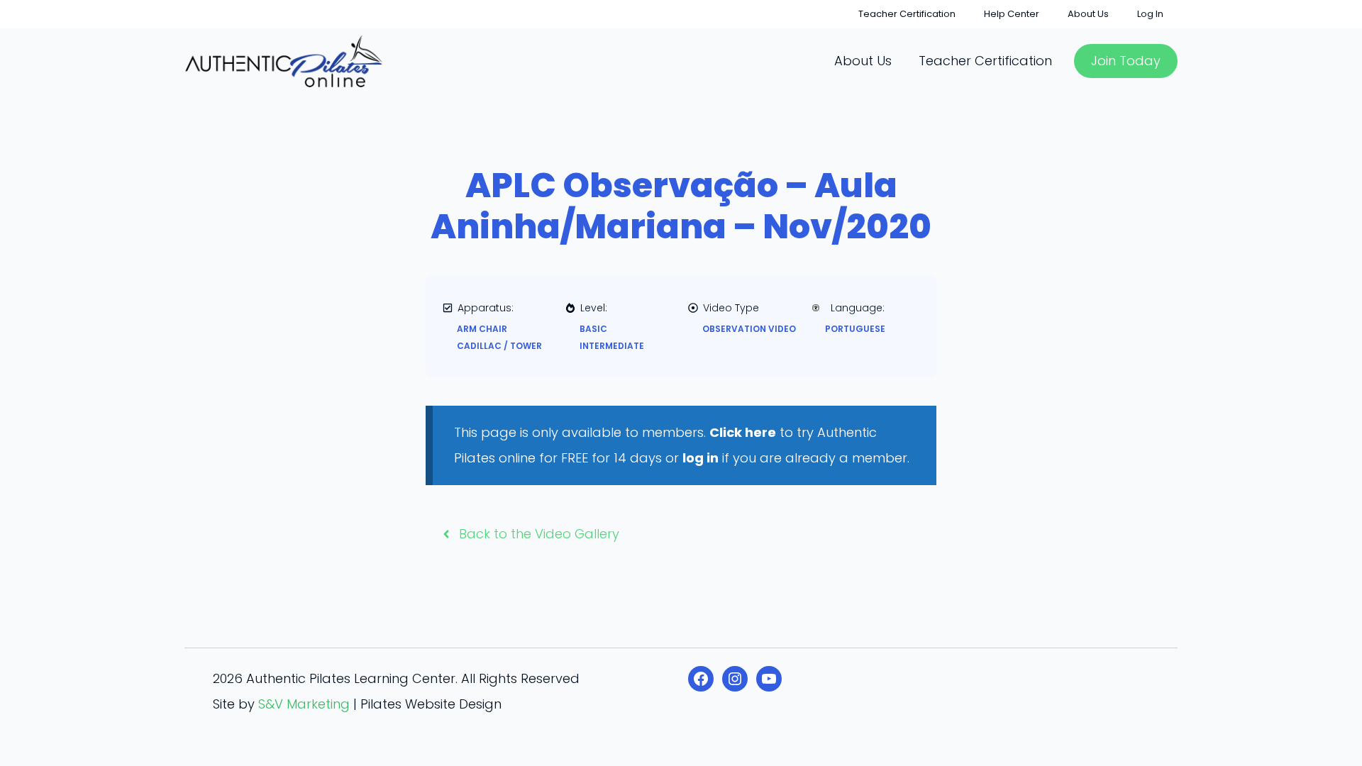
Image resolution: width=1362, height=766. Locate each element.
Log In (1150, 14)
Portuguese (855, 329)
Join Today (1126, 61)
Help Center (1011, 14)
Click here (742, 432)
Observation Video (749, 329)
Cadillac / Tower (499, 346)
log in (700, 458)
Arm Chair (482, 329)
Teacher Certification (907, 14)
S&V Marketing (304, 704)
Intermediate (612, 346)
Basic (593, 329)
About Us (1088, 14)
